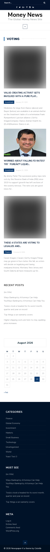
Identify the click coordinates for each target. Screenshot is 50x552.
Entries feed (11, 524)
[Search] (44, 3)
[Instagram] (30, 7)
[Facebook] (16, 7)
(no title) (8, 292)
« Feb (6, 392)
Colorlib (38, 548)
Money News (25, 15)
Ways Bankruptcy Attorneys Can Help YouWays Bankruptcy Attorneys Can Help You (24, 483)
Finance (9, 418)
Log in (8, 521)
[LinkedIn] (33, 7)
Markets (9, 432)
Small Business (12, 437)
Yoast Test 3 (11, 456)
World (8, 452)
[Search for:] (12, 3)
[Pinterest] (26, 7)
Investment (9, 102)
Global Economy (13, 423)
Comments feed (13, 527)
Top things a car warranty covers (18, 314)
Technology (11, 442)
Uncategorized (12, 447)
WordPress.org (12, 531)
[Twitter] (19, 7)
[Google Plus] (23, 7)
